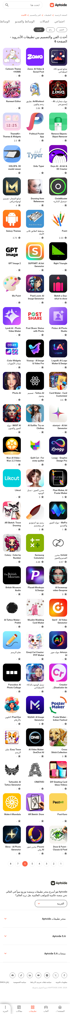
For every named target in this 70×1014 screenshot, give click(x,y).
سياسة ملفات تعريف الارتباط (40, 982)
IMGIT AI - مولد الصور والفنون (14, 427)
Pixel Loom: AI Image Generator (36, 297)
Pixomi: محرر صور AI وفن (35, 848)
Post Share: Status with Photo (35, 329)
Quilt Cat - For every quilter (37, 459)
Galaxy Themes (13, 231)
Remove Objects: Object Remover (59, 135)
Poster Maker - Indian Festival (60, 718)
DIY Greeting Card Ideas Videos (58, 783)
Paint (64, 231)
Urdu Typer (38, 166)
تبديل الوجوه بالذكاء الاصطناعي (35, 686)
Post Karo (62, 814)
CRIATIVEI (39, 782)
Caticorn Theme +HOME (13, 70)
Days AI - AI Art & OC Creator (59, 167)
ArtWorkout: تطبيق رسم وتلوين (35, 102)
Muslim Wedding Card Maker (36, 621)
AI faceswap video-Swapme (60, 589)
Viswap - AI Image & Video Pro (35, 362)
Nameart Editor (13, 101)
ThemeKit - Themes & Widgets (12, 135)
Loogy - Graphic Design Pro (59, 459)
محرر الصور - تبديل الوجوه (35, 491)
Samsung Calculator (39, 556)
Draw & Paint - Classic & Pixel (60, 848)
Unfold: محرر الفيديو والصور (61, 556)
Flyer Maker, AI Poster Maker (60, 491)
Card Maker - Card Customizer (58, 394)
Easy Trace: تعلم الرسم (13, 751)
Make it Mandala (12, 814)
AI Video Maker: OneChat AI (36, 751)
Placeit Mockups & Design (36, 589)
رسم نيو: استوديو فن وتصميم (36, 524)
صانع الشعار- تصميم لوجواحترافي (12, 200)
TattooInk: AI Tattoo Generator (12, 783)
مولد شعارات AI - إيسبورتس (59, 102)
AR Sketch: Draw (36, 814)
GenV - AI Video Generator (59, 621)
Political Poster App (36, 135)
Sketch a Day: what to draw (60, 297)
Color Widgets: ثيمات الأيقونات (14, 362)
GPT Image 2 (14, 263)
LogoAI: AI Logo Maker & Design (59, 362)
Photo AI (16, 393)
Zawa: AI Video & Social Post (35, 70)
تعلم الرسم (16, 652)
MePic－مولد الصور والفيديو (58, 524)
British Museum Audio (13, 589)
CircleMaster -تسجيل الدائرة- (60, 200)
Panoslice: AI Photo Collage (14, 686)
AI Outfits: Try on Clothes (36, 427)
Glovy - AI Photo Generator (13, 848)
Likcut (18, 490)
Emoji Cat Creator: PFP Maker (35, 653)
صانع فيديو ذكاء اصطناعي (60, 70)
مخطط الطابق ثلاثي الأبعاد (35, 232)
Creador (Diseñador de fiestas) (60, 686)
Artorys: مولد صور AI (59, 653)
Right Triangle (60, 263)
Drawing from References (37, 200)
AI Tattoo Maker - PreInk (12, 621)
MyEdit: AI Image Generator (36, 718)
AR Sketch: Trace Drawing (13, 524)
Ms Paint (16, 296)
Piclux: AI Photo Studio (59, 329)
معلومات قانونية (61, 982)
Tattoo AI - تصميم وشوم (36, 394)
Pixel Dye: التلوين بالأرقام (13, 718)
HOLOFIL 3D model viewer (14, 167)
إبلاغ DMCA (4, 982)
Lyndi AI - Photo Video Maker (13, 329)
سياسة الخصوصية (19, 982)
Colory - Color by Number (13, 556)
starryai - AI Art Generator (60, 427)
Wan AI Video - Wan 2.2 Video (13, 459)
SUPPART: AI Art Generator (36, 265)
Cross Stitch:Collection (59, 751)
